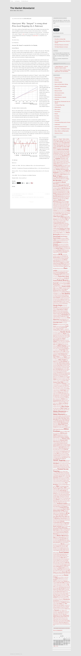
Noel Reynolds (59, 467)
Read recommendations (64, 522)
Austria (58, 163)
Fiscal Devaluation (60, 283)
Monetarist (62, 434)
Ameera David (55, 150)
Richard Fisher (58, 531)
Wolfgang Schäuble (55, 619)
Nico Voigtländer (60, 464)
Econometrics (55, 256)
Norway (62, 472)
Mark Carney (63, 408)
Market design (58, 409)
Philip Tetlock (67, 495)
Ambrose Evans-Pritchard (63, 149)
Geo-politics (64, 301)
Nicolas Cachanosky (62, 463)
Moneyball (66, 445)
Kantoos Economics (58, 82)
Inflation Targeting (61, 345)
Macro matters (57, 109)
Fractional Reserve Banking (60, 289)
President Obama (67, 505)
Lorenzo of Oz (56, 396)
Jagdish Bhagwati (55, 354)
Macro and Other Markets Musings (61, 84)
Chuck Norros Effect (67, 216)
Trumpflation (63, 602)
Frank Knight (55, 293)
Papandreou (64, 480)
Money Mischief (61, 446)
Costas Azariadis (60, 225)
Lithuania (65, 392)
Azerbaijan (57, 166)
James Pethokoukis (63, 355)
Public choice (61, 511)
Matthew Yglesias (66, 418)
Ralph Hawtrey (58, 518)
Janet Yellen (56, 357)
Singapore (58, 560)
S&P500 (57, 546)
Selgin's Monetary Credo (63, 555)
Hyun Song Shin (66, 340)
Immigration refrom (58, 342)
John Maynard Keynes (66, 364)
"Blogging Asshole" (55, 139)
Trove (60, 602)
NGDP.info (57, 99)
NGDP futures (66, 457)
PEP (58, 489)
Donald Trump (59, 248)
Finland (68, 281)
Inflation (60, 344)
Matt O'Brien (55, 419)
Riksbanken (56, 534)
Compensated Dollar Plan (58, 223)
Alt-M (65, 148)
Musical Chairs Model (61, 449)
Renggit (66, 527)
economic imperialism (64, 258)
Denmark (55, 244)
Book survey (62, 194)
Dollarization (65, 247)
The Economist (59, 585)
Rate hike (68, 518)
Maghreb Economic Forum (65, 400)
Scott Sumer (57, 552)
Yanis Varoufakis (67, 620)
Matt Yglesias (60, 419)
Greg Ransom (63, 326)
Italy (64, 351)
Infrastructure (68, 345)
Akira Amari (68, 144)
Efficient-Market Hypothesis (60, 260)
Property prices (66, 510)
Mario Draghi (65, 406)
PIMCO (57, 498)
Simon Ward (55, 560)
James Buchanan (61, 354)
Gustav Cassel (59, 329)
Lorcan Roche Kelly (62, 395)
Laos (60, 380)
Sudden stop (54, 575)
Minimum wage (62, 431)
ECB (60, 254)
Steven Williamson (55, 573)
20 (59, 643)
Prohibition (61, 509)
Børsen (68, 201)
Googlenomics (63, 316)
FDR (65, 278)
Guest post (63, 327)
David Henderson (63, 238)
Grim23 (54, 327)
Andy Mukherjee (61, 154)
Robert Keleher (61, 537)
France (57, 290)
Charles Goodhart (64, 210)
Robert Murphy (60, 538)
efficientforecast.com (64, 261)
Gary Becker (61, 298)
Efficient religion (58, 262)
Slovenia (66, 560)
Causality (66, 205)
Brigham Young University (65, 197)
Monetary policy (66, 438)
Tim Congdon (58, 595)
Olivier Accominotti (65, 476)
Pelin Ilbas (68, 488)
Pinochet (59, 498)
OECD (69, 475)
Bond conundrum (62, 193)
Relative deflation (55, 527)
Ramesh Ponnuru (64, 518)
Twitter (64, 603)
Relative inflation (61, 527)
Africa (65, 144)
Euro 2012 (62, 268)
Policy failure (68, 499)
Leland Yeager (63, 390)
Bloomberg (56, 192)
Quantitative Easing (58, 514)
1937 (69, 140)
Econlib (66, 254)
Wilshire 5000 (58, 617)
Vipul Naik (65, 611)
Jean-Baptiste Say (55, 358)
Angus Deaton (55, 155)
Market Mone (62, 409)
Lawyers (67, 387)
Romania (54, 541)
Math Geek (67, 417)
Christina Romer (58, 213)
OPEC (69, 476)
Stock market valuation (65, 573)
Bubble (57, 200)
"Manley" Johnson (66, 139)
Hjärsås (61, 336)
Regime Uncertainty (57, 526)
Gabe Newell (66, 297)
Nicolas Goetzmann (67, 463)
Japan (65, 357)
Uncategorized (18, 195)
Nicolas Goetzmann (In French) (61, 126)
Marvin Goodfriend (55, 417)
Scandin (54, 550)
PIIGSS (54, 498)
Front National (64, 296)
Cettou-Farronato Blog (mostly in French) (62, 122)
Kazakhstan (63, 374)
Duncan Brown (65, 251)
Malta (57, 401)
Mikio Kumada (56, 429)
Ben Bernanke (57, 180)
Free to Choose (64, 295)
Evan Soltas (57, 115)
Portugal (59, 502)
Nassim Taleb (60, 452)
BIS (56, 189)
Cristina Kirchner (63, 226)
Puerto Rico (62, 513)
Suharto (58, 575)
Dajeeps (56, 113)
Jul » (57, 646)
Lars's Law (65, 382)
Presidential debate (62, 505)
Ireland (66, 348)
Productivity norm (64, 507)
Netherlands (66, 453)
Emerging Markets (61, 263)
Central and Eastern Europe (61, 206)
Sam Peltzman (58, 547)
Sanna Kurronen (55, 549)
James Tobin (68, 355)
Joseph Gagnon (55, 367)
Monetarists (65, 434)
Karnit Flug (55, 374)
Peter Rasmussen (66, 493)
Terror (65, 582)
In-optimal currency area (64, 342)
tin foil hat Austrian (61, 596)
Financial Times (64, 281)
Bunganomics (60, 201)
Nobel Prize (54, 467)
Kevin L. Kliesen (57, 376)
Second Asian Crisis (63, 553)
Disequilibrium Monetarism (65, 245)
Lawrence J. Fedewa (63, 387)
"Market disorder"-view (56, 140)
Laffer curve (55, 380)
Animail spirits (59, 155)
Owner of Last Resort (56, 480)
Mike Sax (68, 427)
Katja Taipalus (59, 374)
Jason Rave (68, 357)
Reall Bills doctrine (62, 523)
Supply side (62, 578)
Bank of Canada (62, 171)
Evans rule (65, 272)
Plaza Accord (62, 498)
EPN (64, 265)
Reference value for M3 (64, 525)
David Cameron (62, 234)
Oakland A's (64, 475)
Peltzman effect (55, 489)
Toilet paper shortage (60, 597)
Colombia (64, 220)
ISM (56, 351)
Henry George (59, 335)
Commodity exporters (59, 221)
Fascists (63, 278)
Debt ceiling (66, 240)
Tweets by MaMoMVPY (57, 630)
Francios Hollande (66, 291)
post (23, 34)
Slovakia (64, 560)
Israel (58, 351)
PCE (60, 486)
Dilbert (60, 245)
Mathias (54, 418)
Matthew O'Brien (61, 418)
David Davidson (67, 234)
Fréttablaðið (58, 297)
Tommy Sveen (65, 597)
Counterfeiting (65, 225)
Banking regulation (66, 169)
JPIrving (68, 369)
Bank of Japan (57, 176)
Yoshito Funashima (55, 621)
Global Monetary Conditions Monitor (60, 310)
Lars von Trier (61, 385)
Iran (64, 348)
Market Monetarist (59, 414)
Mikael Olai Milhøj (64, 427)
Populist (57, 502)
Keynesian (55, 377)
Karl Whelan (68, 372)
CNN (68, 219)
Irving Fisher (62, 350)
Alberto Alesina (68, 145)
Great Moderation (64, 321)
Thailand (67, 582)
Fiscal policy (56, 285)
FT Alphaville (62, 297)
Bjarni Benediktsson (63, 189)
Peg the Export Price (65, 486)
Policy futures (55, 500)
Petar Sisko (58, 490)
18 (54, 643)
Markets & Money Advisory (60, 415)
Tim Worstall (68, 595)
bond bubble (58, 193)
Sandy (62, 547)
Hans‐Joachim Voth (63, 330)
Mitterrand (54, 433)
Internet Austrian (55, 348)
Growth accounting (58, 327)
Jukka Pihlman (61, 370)
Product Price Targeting (56, 509)
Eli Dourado (64, 262)
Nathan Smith (64, 452)
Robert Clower (61, 534)
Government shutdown (64, 317)
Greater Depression (62, 319)
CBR (68, 205)
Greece (55, 324)
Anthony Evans (62, 157)
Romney (57, 541)
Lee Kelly (68, 388)
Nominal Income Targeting (61, 470)
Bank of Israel (63, 174)
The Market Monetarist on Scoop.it (61, 46)
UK (57, 605)
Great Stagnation (64, 322)
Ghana (63, 307)
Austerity (68, 162)
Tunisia (58, 603)
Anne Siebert (57, 157)
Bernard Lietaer (62, 186)
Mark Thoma (68, 415)
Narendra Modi (68, 450)
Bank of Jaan (68, 174)
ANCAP (65, 152)
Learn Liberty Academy (62, 388)
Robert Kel (57, 537)
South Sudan (62, 565)
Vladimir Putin (60, 612)
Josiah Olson (65, 369)
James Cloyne (58, 355)
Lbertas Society (55, 388)
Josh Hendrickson (59, 369)
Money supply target (56, 448)
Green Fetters (64, 324)
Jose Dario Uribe (67, 366)
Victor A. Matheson (62, 610)
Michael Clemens (55, 424)
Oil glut (54, 476)
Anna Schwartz (65, 155)
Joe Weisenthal (67, 362)
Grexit (66, 326)
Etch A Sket (68, 266)
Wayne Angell (64, 614)
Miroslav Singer (67, 431)
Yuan (64, 621)
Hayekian (68, 333)
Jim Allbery (57, 362)
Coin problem (61, 220)
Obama (67, 475)
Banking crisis (59, 169)
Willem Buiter (61, 615)
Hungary (63, 338)
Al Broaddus (55, 146)
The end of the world (64, 585)
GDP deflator (62, 300)
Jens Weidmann (63, 361)
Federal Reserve (62, 280)
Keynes (61, 376)
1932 (67, 140)
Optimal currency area (62, 477)
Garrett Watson (57, 298)
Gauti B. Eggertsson (66, 298)
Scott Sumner (64, 552)
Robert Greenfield (65, 534)
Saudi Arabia (62, 549)
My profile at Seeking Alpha (60, 39)
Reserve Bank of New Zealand (63, 530)
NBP (58, 453)
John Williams (65, 365)
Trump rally (54, 603)
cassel (58, 205)
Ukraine (62, 605)
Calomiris (54, 202)
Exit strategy (63, 274)
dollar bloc (61, 247)
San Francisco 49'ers (66, 547)
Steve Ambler (65, 570)
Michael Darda (61, 424)
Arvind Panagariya (58, 160)
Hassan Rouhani (55, 333)
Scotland (66, 550)
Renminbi (55, 528)
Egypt (61, 262)
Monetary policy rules (60, 441)
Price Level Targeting (39, 197)
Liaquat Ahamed (55, 392)
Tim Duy (62, 595)
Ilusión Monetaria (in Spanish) (60, 97)
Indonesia (56, 344)
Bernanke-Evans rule (64, 185)
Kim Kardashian (59, 377)
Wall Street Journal (58, 614)
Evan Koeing (60, 272)
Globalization (55, 309)
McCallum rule (61, 422)
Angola (68, 154)
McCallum (57, 420)
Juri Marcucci (57, 371)
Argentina (57, 158)
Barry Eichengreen (60, 177)
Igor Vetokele (58, 341)
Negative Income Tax (62, 453)
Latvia (60, 386)
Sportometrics (59, 566)
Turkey (60, 603)
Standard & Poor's (55, 567)
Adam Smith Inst (59, 142)
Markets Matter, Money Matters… (17, 10)
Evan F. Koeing (55, 272)
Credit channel (59, 226)
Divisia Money (56, 247)
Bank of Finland (60, 172)
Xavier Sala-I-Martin (61, 620)
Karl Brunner (59, 372)
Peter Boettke (63, 490)
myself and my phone (56, 450)
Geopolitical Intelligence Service (63, 302)
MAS (59, 417)
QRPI (54, 514)
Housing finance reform (65, 337)
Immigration (64, 341)
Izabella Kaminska (55, 352)
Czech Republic (62, 229)
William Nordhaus (64, 616)
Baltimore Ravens (64, 167)
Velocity (66, 608)
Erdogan (57, 266)
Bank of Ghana (65, 172)
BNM (58, 192)
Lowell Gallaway (66, 396)
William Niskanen (56, 616)
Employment (57, 265)
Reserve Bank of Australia (62, 528)
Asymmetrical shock (62, 161)
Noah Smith (67, 466)
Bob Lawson (66, 192)
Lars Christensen (17, 1)
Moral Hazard (62, 448)
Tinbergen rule (55, 596)
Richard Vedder (59, 532)
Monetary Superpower (56, 445)
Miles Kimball (61, 429)
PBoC (58, 486)
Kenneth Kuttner (66, 375)
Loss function (61, 396)
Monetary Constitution (57, 436)
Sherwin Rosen (67, 556)
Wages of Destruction (65, 612)
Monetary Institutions (65, 437)
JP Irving (54, 370)
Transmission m (61, 599)
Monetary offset (55, 438)
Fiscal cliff (55, 283)
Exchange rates (58, 274)
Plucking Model (67, 498)
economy (54, 259)
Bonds (66, 193)
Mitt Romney (58, 433)
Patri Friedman (68, 481)
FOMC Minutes (64, 288)
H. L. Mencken (65, 329)
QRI (68, 513)
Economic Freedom (63, 257)
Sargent (59, 549)
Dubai (62, 251)
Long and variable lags (63, 393)
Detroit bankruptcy (65, 244)
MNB (60, 434)
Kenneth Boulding (55, 375)
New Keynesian (63, 455)
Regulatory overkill (64, 526)
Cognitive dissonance (56, 220)
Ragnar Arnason (67, 517)
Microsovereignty (59, 427)
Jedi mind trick (66, 358)
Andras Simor (65, 153)
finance (56, 281)
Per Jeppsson (61, 489)
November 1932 (55, 474)
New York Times (58, 457)
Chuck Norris (65, 214)
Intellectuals (55, 347)
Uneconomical (57, 111)
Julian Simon (65, 370)
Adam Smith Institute (66, 142)
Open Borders (55, 477)
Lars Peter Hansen (55, 385)
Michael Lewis (66, 424)
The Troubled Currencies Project (60, 591)
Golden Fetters (55, 314)
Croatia (67, 226)
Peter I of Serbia (58, 492)
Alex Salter (59, 146)
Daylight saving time (56, 240)
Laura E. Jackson (64, 386)
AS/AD (67, 160)
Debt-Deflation (62, 240)
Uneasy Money (57, 88)
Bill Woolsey (65, 188)
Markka (65, 415)
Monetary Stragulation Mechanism (62, 443)
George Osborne (65, 303)
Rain (53, 518)
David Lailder (58, 239)
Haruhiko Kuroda (65, 332)
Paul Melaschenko (60, 484)
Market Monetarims (66, 409)
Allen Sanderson (59, 148)
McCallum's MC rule (62, 420)
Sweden (55, 580)
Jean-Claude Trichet (61, 358)
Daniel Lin (55, 232)
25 (54, 644)
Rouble (66, 542)
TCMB (62, 582)
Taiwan (57, 581)
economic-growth (59, 256)
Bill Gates (56, 188)
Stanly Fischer (67, 567)
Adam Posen (68, 141)
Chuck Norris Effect (58, 216)
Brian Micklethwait (67, 196)
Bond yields (57, 194)
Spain (65, 565)
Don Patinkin (66, 248)
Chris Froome (66, 212)
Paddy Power (61, 480)
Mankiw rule (61, 403)
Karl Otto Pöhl (64, 372)
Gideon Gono (66, 307)
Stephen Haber (60, 569)
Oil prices (60, 476)
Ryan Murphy (59, 545)
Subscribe (56, 29)
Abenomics (61, 141)
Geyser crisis (60, 307)
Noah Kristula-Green (63, 466)
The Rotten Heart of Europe (63, 590)
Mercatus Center (55, 423)
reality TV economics (56, 523)
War (61, 614)
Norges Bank (58, 472)
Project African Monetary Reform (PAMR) (61, 509)
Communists (64, 221)
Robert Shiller (64, 538)
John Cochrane (59, 364)
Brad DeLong (56, 196)
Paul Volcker (65, 484)
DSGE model (59, 251)
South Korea (58, 565)
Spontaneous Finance (59, 133)
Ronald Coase (60, 541)
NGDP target (64, 458)
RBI (60, 521)
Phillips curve (59, 497)
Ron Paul (68, 541)
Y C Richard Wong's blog (59, 105)
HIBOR (68, 335)
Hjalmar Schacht (57, 336)
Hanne (60, 330)
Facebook (57, 278)
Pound (62, 502)
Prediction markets (62, 503)
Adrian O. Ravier (61, 144)
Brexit (63, 196)
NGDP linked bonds (58, 458)
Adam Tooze (55, 144)
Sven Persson (66, 578)
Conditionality (60, 224)
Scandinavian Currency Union (60, 550)
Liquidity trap (60, 392)
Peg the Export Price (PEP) (60, 488)
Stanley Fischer (61, 567)
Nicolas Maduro (55, 464)
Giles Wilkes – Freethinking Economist (62, 128)
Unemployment (67, 606)
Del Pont (63, 242)
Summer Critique (61, 575)
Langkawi (58, 380)
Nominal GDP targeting (64, 467)
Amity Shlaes (68, 150)
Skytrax (61, 560)
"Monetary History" (62, 140)
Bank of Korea (64, 176)
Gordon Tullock (58, 317)
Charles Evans (59, 210)
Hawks (59, 333)
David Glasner (57, 238)
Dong (63, 248)
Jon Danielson (63, 366)
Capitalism (57, 204)
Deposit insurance (60, 244)
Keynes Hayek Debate (67, 376)
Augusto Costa (65, 162)
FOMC (60, 288)
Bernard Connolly (56, 186)
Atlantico (61, 162)
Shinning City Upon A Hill (56, 557)
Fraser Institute (60, 293)
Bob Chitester (62, 192)
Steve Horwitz (59, 572)
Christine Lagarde (64, 213)
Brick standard (59, 197)
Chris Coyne (62, 212)
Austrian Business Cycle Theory (63, 163)
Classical (58, 219)
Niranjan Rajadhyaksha (56, 466)
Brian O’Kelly (55, 197)
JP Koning (57, 370)
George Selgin (57, 305)
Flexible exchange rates (58, 286)
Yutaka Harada (57, 622)
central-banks (55, 206)
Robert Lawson (66, 537)
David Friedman (64, 236)
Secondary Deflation (56, 553)
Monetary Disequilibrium (64, 436)
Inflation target (55, 345)
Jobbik (60, 362)
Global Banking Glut (65, 308)
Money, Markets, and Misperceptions (62, 131)
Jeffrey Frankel (62, 360)
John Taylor (60, 365)
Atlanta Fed (58, 162)
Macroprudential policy (57, 400)
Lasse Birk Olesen (66, 385)
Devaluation (56, 245)
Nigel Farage (64, 464)
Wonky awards (61, 619)
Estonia (65, 266)
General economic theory (57, 301)
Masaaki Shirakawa (63, 417)
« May (54, 646)
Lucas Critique (55, 397)
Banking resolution (56, 171)
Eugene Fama (56, 268)
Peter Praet (62, 493)
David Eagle (56, 236)
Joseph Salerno (59, 367)
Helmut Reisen (55, 335)
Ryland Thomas (64, 545)
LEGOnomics (58, 390)
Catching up (61, 205)
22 (64, 643)
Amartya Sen (55, 149)
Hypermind (62, 340)
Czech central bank (55, 229)
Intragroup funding (60, 348)
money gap (57, 446)
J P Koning (57, 118)
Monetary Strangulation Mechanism (65, 444)
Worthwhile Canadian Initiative (60, 86)
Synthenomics (57, 124)
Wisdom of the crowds (64, 617)
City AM (59, 217)
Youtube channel (61, 621)
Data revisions (64, 232)
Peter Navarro (59, 493)
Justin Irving (61, 371)
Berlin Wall (57, 185)
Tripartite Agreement (56, 602)
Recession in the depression (57, 525)
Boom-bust (65, 194)
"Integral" (17, 197)
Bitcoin (58, 189)
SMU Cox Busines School (61, 562)
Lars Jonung (68, 383)
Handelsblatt (57, 330)
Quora (58, 517)
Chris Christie (58, 212)
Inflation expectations (65, 344)
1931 (66, 140)
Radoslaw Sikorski (62, 517)
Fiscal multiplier (67, 283)
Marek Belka (59, 404)
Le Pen (62, 391)
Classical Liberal (62, 219)
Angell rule (65, 154)
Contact (12, 1)
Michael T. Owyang (62, 425)
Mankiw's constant (65, 401)
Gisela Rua (56, 308)
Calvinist (57, 202)
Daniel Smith (59, 232)
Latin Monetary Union (56, 386)
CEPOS (60, 209)
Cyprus (68, 228)
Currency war (62, 228)
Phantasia (58, 495)
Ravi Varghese (57, 521)
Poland (57, 499)
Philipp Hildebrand (62, 495)
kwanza (60, 379)
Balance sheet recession (58, 167)
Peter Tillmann (59, 494)
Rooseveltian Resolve (57, 542)
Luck (58, 397)
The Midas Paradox (60, 589)
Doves (65, 250)
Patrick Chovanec (58, 481)
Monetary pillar (60, 438)
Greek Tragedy (60, 324)
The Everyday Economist (59, 92)
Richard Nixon (66, 531)
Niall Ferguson (68, 460)
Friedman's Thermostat (58, 296)
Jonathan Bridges (58, 366)
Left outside (57, 120)
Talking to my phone (61, 581)
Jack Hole (63, 352)
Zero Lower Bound (63, 622)
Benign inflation (64, 180)
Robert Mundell (55, 538)
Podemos (54, 499)
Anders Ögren (61, 153)
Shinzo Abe (63, 557)
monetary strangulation (56, 444)
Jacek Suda (60, 352)
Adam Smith (55, 142)
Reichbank (68, 526)
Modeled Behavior (58, 95)
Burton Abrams (64, 201)
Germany (55, 307)
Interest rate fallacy (60, 347)
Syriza (54, 581)
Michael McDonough (56, 425)
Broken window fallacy (60, 198)
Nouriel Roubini (66, 472)
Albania (64, 145)
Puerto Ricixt (58, 513)
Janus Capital (61, 357)
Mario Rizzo (58, 408)
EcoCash (63, 254)
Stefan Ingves (55, 569)
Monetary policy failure (60, 440)
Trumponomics (68, 602)
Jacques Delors (67, 352)
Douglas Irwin (61, 250)
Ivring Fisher (67, 351)
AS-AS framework (63, 160)
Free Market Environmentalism (57, 295)
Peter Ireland (62, 492)
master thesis (35, 35)
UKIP (59, 605)
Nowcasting (59, 474)
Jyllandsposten (55, 372)
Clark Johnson (64, 218)
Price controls (55, 506)
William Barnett (58, 107)
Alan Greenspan (60, 145)
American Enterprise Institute (61, 150)
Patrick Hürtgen (63, 481)
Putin (65, 513)
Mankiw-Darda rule (56, 403)
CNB (66, 219)
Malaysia (54, 401)
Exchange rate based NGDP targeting (59, 273)
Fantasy (60, 278)
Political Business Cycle (61, 500)
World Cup (64, 619)
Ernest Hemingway (61, 266)
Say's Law (67, 549)
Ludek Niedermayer (62, 397)
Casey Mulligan (65, 204)
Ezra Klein (54, 278)
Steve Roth (60, 573)
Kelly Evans (67, 374)
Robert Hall (55, 535)
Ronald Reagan (65, 541)
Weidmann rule (56, 615)
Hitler (54, 336)
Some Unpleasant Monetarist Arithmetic (58, 563)
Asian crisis (58, 161)
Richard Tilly (55, 532)
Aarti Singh (54, 141)
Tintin (65, 596)
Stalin (67, 566)
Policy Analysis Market (62, 499)
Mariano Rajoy (59, 406)
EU (53, 268)
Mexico (59, 423)
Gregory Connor (59, 326)
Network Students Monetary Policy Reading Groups (60, 454)
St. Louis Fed (64, 566)
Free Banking (66, 293)
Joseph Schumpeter (64, 367)
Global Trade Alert (60, 313)
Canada (60, 202)
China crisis (54, 212)
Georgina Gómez (65, 305)
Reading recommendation (58, 522)
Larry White (60, 382)
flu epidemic (57, 288)
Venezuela (56, 610)
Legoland (54, 390)
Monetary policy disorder (56, 440)
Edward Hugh (62, 259)
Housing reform (55, 338)
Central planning (64, 207)
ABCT (58, 141)
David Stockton (67, 239)
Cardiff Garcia (61, 204)
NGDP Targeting (29, 197)
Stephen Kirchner (65, 569)
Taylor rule (59, 582)
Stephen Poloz (57, 570)
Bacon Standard (61, 166)
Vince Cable (62, 611)
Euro (59, 268)
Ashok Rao (54, 161)
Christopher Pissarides (58, 214)
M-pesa (63, 399)
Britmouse (55, 198)
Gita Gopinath (60, 308)
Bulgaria (63, 200)
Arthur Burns (63, 158)
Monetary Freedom (58, 90)
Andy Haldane (56, 154)
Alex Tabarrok (64, 146)
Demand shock (66, 242)
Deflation (58, 242)
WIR (60, 617)
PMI (69, 498)
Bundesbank (55, 201)
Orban (66, 477)
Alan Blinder (55, 145)
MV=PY (66, 449)
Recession (67, 523)
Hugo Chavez (60, 338)
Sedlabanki (57, 555)
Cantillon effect (64, 202)
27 (59, 644)
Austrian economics (57, 165)
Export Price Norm (63, 276)
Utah (60, 608)
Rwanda (56, 545)
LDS (58, 388)
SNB (66, 562)
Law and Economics (57, 387)
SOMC (68, 562)
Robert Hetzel (61, 536)
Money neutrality (67, 446)
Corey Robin (64, 224)
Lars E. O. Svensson (61, 383)
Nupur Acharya (63, 474)
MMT (58, 434)
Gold (64, 313)
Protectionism (55, 511)
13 (59, 641)
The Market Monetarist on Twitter (61, 628)
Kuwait (58, 379)
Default (54, 242)
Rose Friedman (63, 542)
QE (67, 513)
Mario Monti (55, 408)
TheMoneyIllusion (58, 77)
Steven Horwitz (66, 572)
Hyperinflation (56, 340)
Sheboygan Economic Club (60, 556)
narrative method (55, 452)
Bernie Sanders (66, 186)
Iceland (55, 341)
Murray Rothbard (55, 449)
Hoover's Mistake (67, 336)
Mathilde (57, 418)
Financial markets (59, 281)
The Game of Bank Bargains (59, 586)
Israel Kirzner (61, 351)
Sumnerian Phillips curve (61, 577)
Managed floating (60, 401)
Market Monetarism (59, 411)
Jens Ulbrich (58, 361)
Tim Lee (64, 595)
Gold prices (59, 314)
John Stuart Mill (55, 365)
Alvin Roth (67, 148)
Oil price (57, 476)
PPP (63, 502)
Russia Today (66, 544)
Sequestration (55, 556)
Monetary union (62, 445)
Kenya (54, 376)
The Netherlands (67, 589)
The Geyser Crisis (66, 586)
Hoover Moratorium (56, 337)
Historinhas (57, 80)
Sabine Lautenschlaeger (62, 546)
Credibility (54, 226)
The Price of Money (56, 590)
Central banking (59, 207)
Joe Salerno (63, 362)
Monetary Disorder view (57, 437)
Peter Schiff (54, 494)
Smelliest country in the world (57, 561)
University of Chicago (56, 607)
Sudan (69, 573)
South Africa (66, 563)
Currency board (56, 228)
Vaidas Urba (62, 608)
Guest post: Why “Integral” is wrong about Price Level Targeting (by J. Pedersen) (29, 24)
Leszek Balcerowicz (65, 391)
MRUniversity (67, 448)
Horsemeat (60, 337)
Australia (54, 163)
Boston (68, 194)
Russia (62, 544)
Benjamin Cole (59, 182)
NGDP (62, 457)
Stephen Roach (61, 570)
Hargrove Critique (57, 332)
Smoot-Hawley (64, 561)
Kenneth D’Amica (60, 375)
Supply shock (58, 578)
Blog (53, 192)
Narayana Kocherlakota (62, 450)
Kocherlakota (63, 377)
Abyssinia (65, 141)
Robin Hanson (62, 539)
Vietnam (58, 611)
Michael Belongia (64, 423)
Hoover (64, 336)
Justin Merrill (65, 371)
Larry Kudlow (63, 380)
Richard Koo (62, 531)
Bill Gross (59, 188)
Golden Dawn (67, 313)
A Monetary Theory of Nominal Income (58, 152)
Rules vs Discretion (57, 544)
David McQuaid (62, 239)
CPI (67, 225)
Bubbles (60, 200)
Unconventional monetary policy (60, 606)
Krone (66, 377)
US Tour (58, 608)
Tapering (65, 581)
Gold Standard (64, 314)
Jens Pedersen (23, 197)
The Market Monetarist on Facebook (61, 44)
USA (56, 608)
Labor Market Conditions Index (65, 379)
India (54, 344)
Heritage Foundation (64, 335)
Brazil (61, 196)
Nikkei (67, 464)
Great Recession (57, 322)
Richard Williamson (65, 532)
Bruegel (65, 198)
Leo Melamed (58, 391)
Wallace (54, 614)
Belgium (68, 178)
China (68, 210)
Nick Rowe (56, 463)
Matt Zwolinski (64, 419)
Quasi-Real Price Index (61, 516)
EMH (65, 263)
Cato (64, 205)
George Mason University (58, 303)
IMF (61, 341)
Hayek (64, 333)
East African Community (59, 252)
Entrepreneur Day (61, 265)
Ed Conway (57, 259)
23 (66, 643)
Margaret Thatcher (64, 404)
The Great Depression (62, 587)
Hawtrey (61, 333)
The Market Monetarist (24, 1)
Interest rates (66, 347)
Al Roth (63, 148)
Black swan (67, 189)
